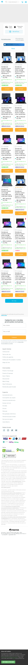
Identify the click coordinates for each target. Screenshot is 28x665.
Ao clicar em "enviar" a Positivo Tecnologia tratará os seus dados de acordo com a (14, 342)
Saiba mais (4, 315)
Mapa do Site (6, 362)
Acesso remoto (6, 403)
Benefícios (16, 31)
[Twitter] (12, 430)
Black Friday (5, 381)
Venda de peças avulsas (9, 416)
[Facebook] (4, 430)
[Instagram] (8, 430)
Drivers (4, 408)
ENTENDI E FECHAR (8, 662)
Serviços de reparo (7, 419)
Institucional (5, 351)
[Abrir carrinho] (22, 2)
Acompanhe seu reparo (8, 397)
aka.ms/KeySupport (16, 481)
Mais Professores (7, 384)
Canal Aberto (6, 422)
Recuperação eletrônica (9, 414)
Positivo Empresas (7, 373)
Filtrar (13, 48)
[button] (26, 2)
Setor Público (6, 376)
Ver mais (14, 301)
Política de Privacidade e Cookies (11, 359)
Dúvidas (4, 405)
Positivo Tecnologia (7, 370)
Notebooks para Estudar (9, 387)
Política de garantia (7, 357)
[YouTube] (16, 430)
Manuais (4, 411)
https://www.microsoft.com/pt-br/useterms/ (11, 492)
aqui (14, 658)
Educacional (5, 378)
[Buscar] (6, 2)
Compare (5, 64)
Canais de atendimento (8, 400)
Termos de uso (6, 354)
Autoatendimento (7, 395)
